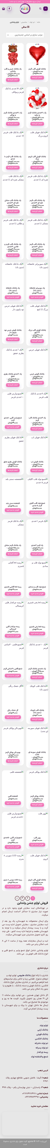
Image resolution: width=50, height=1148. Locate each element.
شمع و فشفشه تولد (39, 1056)
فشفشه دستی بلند (13, 503)
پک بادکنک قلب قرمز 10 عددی (12, 158)
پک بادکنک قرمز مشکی (12, 545)
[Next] (17, 898)
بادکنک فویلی (42, 1034)
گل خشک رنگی (12, 710)
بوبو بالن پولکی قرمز (12, 752)
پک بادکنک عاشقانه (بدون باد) (13, 289)
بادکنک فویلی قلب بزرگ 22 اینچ (37, 331)
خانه (38, 22)
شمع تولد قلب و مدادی (37, 587)
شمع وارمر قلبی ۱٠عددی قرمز (13, 419)
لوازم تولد (44, 1025)
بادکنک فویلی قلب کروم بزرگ (37, 158)
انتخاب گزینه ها (37, 77)
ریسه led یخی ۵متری (37, 627)
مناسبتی (24, 22)
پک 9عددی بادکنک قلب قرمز (37, 419)
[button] (45, 9)
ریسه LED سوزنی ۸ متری (12, 880)
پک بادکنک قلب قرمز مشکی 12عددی (37, 245)
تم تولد (32, 22)
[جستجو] (40, 8)
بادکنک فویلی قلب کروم (37, 880)
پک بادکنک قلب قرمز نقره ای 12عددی (37, 201)
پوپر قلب (37, 838)
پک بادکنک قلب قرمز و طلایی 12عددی (12, 245)
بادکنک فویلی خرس (37, 374)
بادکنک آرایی (42, 1030)
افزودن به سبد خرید (37, 297)
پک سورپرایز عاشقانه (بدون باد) (37, 289)
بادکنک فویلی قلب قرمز (37, 69)
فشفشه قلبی (13, 796)
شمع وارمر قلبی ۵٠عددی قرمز (12, 839)
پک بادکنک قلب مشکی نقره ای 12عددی (13, 201)
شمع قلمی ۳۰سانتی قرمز (12, 669)
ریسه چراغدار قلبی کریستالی (13, 628)
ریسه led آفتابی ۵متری (12, 587)
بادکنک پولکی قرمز (37, 796)
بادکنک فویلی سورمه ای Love (37, 753)
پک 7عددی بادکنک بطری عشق (13, 375)
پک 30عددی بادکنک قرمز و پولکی (13, 114)
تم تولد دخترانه (41, 1043)
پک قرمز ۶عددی (37, 545)
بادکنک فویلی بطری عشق (13, 462)
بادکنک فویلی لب (37, 462)
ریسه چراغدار (42, 1052)
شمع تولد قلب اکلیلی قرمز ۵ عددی (37, 504)
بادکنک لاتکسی (41, 1038)
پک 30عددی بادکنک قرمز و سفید (37, 114)
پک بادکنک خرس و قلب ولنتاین (13, 70)
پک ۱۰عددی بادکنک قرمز (37, 669)
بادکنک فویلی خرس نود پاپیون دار (13, 331)
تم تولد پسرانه (42, 1047)
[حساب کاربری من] (9, 9)
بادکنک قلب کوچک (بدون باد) (37, 711)
